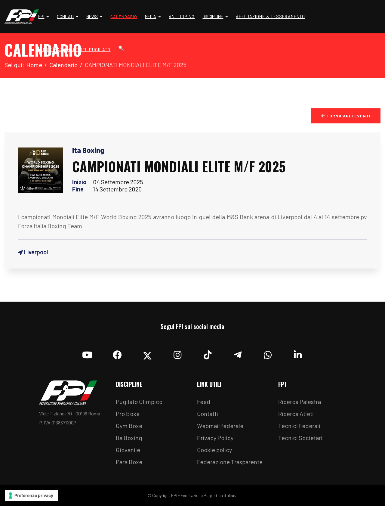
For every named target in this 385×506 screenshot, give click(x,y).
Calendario (123, 16)
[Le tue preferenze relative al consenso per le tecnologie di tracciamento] (31, 495)
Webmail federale (220, 425)
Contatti (207, 413)
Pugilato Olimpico (139, 401)
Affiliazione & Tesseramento (270, 16)
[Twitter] (147, 353)
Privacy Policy (215, 437)
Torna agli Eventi (348, 115)
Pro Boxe (128, 413)
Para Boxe (129, 461)
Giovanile (128, 449)
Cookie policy (214, 449)
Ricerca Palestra (299, 401)
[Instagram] (177, 353)
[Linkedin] (298, 353)
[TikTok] (208, 353)
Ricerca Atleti (296, 413)
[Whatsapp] (268, 353)
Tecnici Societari (300, 437)
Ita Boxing (129, 437)
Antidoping (182, 16)
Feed (203, 401)
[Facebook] (117, 353)
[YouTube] (87, 353)
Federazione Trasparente (230, 461)
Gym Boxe (129, 425)
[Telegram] (238, 353)
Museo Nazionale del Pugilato (74, 49)
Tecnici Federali (299, 425)
